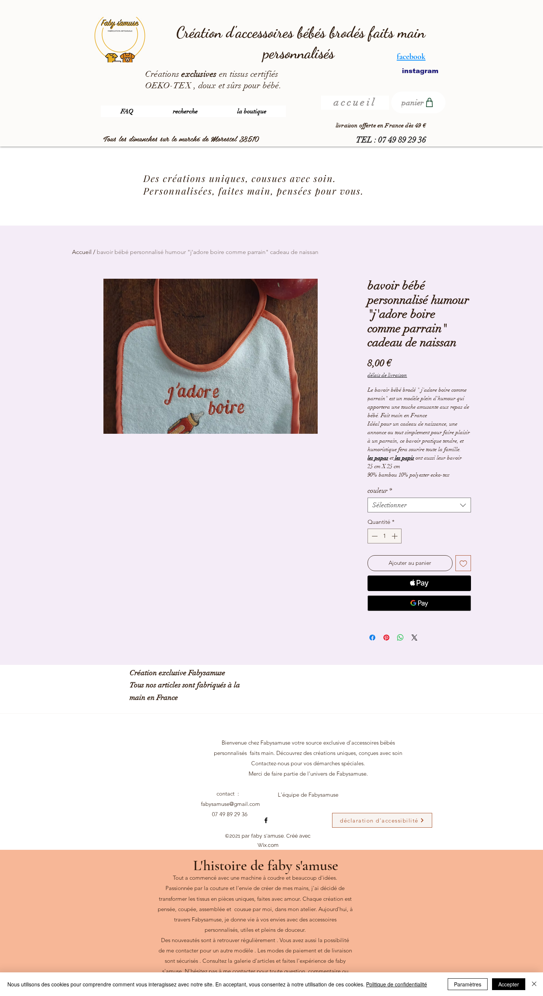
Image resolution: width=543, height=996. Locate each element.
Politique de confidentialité (396, 984)
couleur (380, 491)
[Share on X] (414, 637)
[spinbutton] (384, 536)
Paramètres (467, 984)
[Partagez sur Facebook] (372, 637)
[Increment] (395, 536)
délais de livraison (387, 375)
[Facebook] (266, 820)
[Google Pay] (419, 603)
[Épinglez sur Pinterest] (386, 637)
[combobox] (419, 505)
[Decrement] (374, 536)
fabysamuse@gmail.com (230, 803)
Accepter (508, 984)
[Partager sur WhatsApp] (400, 637)
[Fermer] (534, 984)
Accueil (82, 251)
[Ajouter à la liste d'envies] (463, 563)
